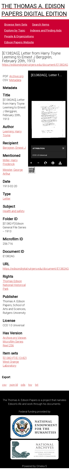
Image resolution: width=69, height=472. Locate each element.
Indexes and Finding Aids (46, 30)
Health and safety (14, 211)
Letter (6, 198)
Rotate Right (46, 163)
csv (4, 384)
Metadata (15, 80)
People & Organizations (19, 36)
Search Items (40, 24)
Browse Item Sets (15, 24)
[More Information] (53, 163)
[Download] (60, 163)
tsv (30, 384)
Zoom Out (38, 163)
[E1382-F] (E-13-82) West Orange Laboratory (15, 361)
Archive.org (16, 76)
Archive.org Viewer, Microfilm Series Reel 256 (15, 341)
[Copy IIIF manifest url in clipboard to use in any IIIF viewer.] (31, 170)
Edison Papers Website (19, 42)
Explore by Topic (14, 30)
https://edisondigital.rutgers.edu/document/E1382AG (35, 64)
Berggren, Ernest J (14, 147)
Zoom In (31, 163)
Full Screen (38, 169)
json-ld (13, 384)
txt (36, 384)
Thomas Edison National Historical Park (14, 284)
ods (23, 384)
